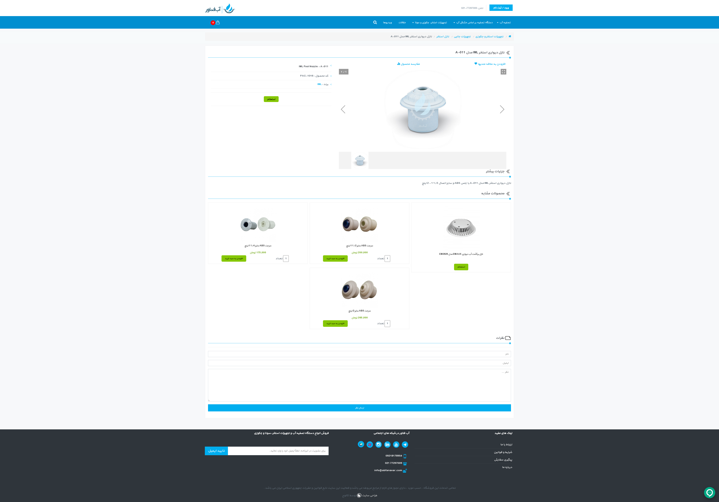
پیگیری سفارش (503, 460)
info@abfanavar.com (388, 470)
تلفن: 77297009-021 (472, 8)
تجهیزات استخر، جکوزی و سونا (430, 23)
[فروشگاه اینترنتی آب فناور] (510, 36)
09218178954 (394, 456)
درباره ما (507, 467)
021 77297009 (394, 463)
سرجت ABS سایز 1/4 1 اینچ (258, 246)
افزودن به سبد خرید (335, 258)
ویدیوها (387, 23)
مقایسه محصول (410, 64)
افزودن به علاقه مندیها (491, 64)
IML (319, 84)
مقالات (402, 23)
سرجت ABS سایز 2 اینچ (359, 311)
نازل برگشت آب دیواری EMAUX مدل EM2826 (461, 254)
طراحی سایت (369, 495)
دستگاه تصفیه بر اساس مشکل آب (474, 23)
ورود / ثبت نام (501, 8)
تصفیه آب (505, 23)
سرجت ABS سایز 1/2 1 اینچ (359, 246)
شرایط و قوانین (503, 452)
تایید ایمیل (216, 450)
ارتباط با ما (506, 444)
